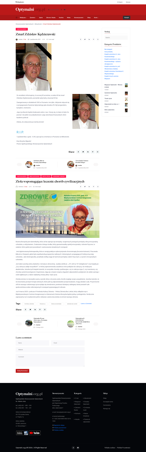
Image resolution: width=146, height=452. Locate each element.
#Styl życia (46, 176)
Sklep (88, 17)
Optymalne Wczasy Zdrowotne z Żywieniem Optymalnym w (40, 320)
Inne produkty (109, 52)
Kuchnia (61, 17)
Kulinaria (77, 413)
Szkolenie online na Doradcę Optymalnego (40, 161)
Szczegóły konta (108, 401)
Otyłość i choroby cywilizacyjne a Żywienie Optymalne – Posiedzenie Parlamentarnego (52, 2)
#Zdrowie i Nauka (59, 176)
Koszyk (126, 17)
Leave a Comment (86, 303)
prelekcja (42, 304)
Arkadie (77, 419)
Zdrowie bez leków (72, 304)
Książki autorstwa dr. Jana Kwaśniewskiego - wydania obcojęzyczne (113, 61)
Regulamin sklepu (59, 425)
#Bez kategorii (34, 176)
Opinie (41, 17)
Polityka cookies (59, 430)
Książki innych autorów (111, 76)
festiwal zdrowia (29, 304)
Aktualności (87, 398)
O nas (76, 398)
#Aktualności (21, 29)
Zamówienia (107, 405)
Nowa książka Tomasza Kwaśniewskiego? (82, 161)
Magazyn (107, 78)
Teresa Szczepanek (56, 304)
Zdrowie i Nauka (50, 17)
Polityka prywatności (60, 428)
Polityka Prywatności (123, 448)
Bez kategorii (108, 49)
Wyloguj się (106, 408)
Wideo (69, 17)
